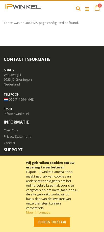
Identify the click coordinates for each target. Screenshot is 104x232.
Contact (9, 142)
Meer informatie (38, 212)
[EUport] (23, 8)
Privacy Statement (17, 136)
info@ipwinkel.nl (16, 113)
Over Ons (11, 130)
